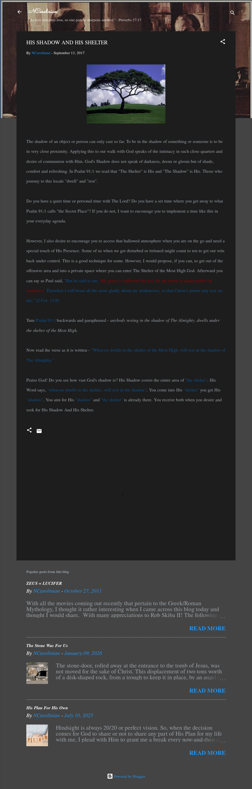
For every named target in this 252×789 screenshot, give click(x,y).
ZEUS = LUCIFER (44, 583)
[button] (223, 42)
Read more (207, 628)
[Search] (233, 13)
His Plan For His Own (47, 708)
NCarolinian (42, 11)
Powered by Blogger (129, 776)
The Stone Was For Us (47, 645)
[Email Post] (39, 432)
